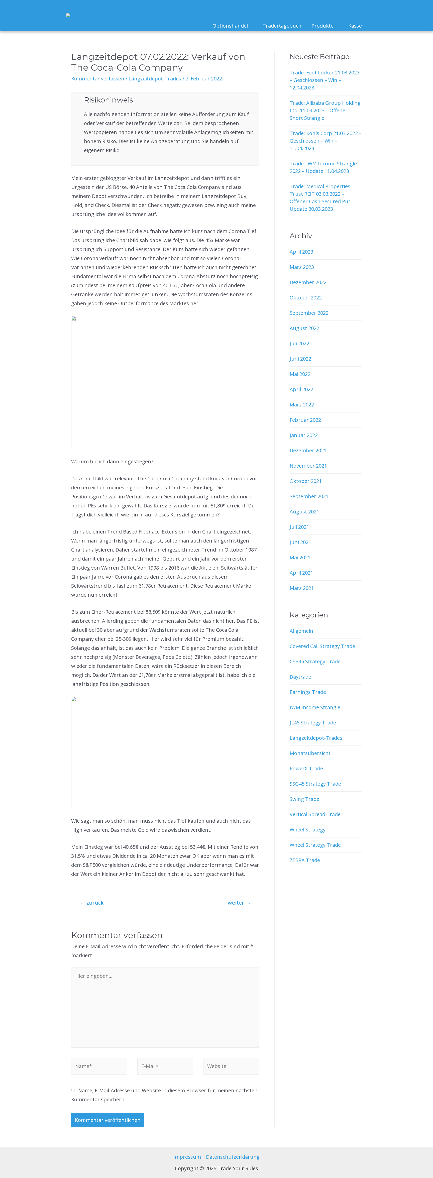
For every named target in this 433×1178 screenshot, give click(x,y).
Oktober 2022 (306, 297)
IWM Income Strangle (315, 707)
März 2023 (302, 267)
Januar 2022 (304, 435)
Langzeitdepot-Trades (155, 78)
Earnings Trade (308, 692)
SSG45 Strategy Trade (315, 783)
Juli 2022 (299, 343)
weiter (239, 902)
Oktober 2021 (306, 481)
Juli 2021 (299, 526)
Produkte (322, 25)
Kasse (355, 25)
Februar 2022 (305, 419)
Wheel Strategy (308, 829)
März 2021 (302, 588)
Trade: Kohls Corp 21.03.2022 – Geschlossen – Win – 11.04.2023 (326, 141)
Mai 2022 (300, 374)
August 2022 (304, 328)
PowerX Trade (306, 768)
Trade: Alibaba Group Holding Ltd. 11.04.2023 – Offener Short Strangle (325, 110)
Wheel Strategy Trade (315, 844)
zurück (92, 902)
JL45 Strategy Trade (313, 722)
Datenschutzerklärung (233, 1156)
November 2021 (308, 465)
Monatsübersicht (310, 753)
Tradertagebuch (282, 25)
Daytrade (300, 676)
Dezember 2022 (308, 282)
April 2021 (301, 572)
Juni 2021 (300, 542)
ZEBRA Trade (305, 860)
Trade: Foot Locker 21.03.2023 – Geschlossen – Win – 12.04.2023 (325, 80)
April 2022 (301, 389)
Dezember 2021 (308, 450)
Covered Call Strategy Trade (322, 646)
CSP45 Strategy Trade (315, 661)
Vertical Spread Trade (315, 814)
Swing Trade (304, 799)
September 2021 (309, 496)
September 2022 (309, 312)
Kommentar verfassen (97, 78)
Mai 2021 (300, 557)
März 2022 (302, 404)
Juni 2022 (300, 358)
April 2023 (301, 251)
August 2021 (304, 511)
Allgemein (301, 630)
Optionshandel (230, 25)
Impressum (187, 1156)
